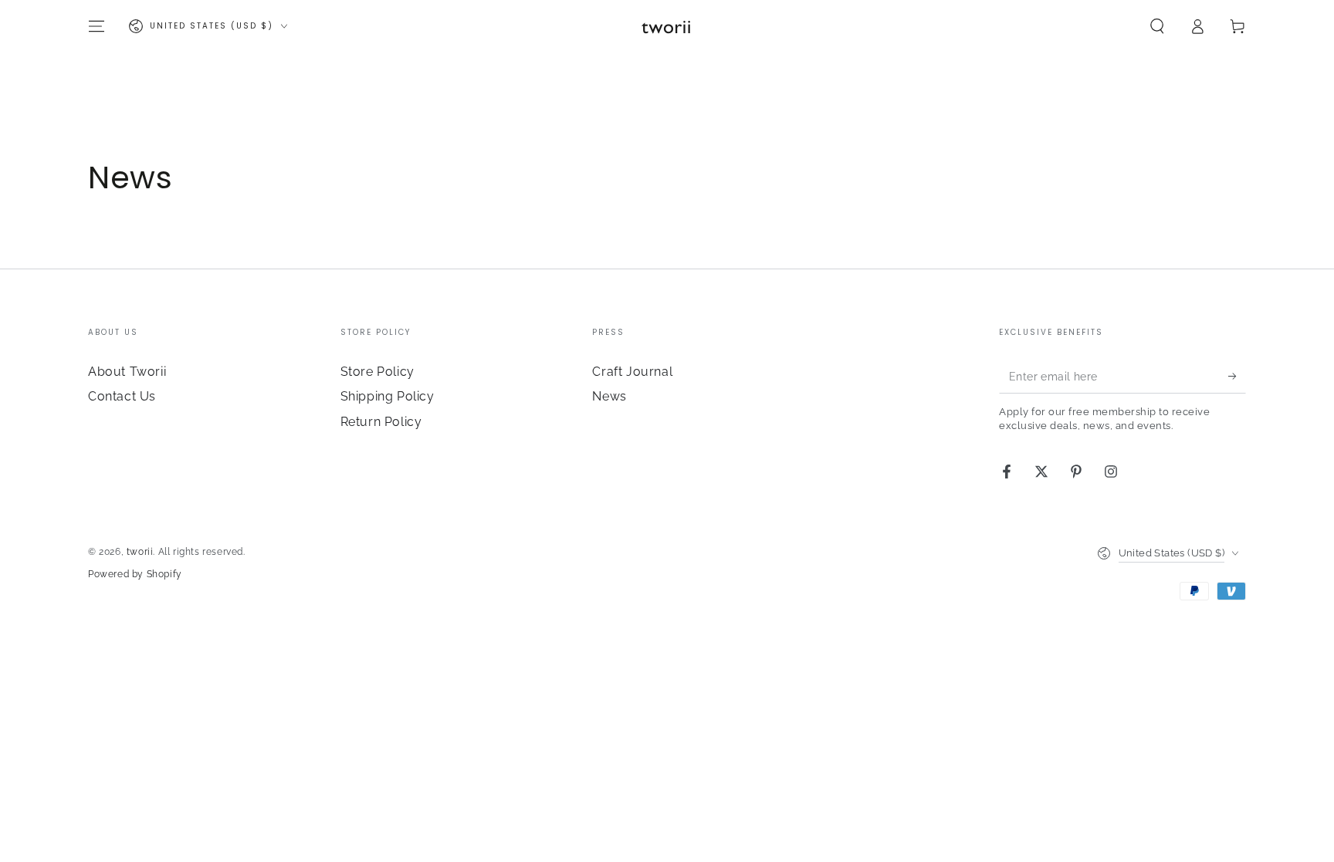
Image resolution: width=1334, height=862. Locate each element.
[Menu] (96, 26)
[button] (1157, 26)
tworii (140, 551)
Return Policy (381, 421)
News (609, 396)
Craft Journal (632, 371)
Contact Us (122, 396)
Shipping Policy (387, 396)
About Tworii (127, 371)
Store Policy (377, 371)
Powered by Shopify (135, 574)
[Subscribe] (1237, 376)
